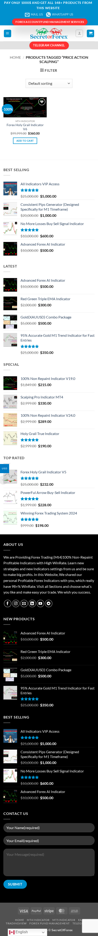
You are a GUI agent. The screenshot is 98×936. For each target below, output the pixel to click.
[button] (7, 33)
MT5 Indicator (63, 920)
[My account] (79, 33)
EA (80, 920)
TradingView (16, 923)
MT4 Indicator (38, 920)
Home (15, 57)
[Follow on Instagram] (16, 603)
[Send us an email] (24, 603)
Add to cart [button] (25, 140)
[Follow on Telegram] (48, 603)
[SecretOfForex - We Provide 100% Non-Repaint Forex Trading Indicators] (49, 33)
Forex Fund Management (49, 923)
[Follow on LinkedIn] (32, 603)
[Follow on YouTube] (40, 603)
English (21, 932)
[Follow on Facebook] (7, 603)
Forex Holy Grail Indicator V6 (25, 127)
